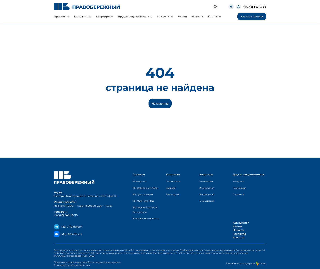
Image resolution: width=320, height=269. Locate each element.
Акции (237, 226)
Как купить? (241, 222)
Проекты (139, 174)
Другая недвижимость (248, 174)
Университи (139, 181)
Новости (238, 230)
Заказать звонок (252, 16)
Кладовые (238, 181)
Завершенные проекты (146, 218)
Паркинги (238, 194)
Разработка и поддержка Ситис (246, 263)
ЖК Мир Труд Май (143, 200)
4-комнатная (206, 200)
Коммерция (239, 188)
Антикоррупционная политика (72, 265)
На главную (160, 103)
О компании (173, 181)
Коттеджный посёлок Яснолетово (145, 209)
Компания (173, 174)
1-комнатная (206, 181)
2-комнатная (206, 188)
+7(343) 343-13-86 (254, 6)
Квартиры (206, 174)
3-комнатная (206, 194)
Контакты (239, 233)
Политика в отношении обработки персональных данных (87, 262)
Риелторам (172, 194)
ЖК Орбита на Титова (145, 188)
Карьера (171, 188)
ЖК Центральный (143, 194)
